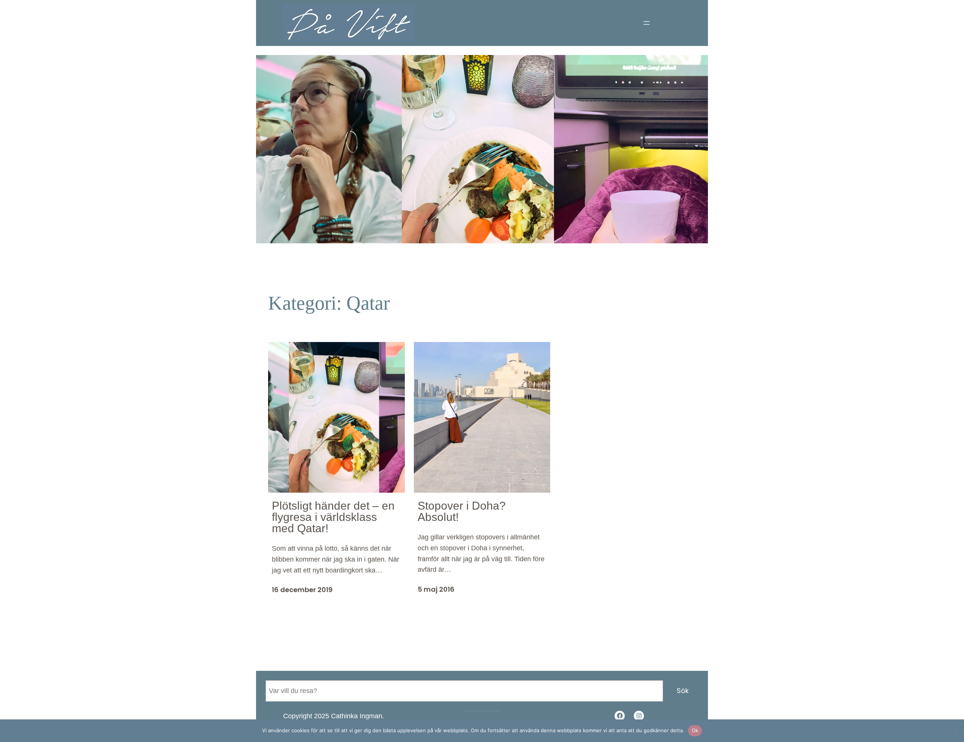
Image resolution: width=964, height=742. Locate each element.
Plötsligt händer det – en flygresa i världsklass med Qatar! (333, 517)
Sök (683, 690)
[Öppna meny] (646, 22)
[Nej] (954, 730)
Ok (695, 730)
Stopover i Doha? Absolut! (462, 511)
